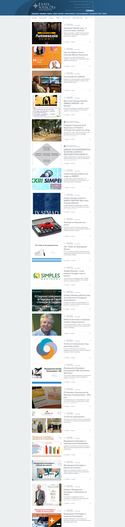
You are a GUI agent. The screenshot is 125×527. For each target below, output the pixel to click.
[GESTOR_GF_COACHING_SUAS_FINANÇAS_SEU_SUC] (91, 2)
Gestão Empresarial (66, 18)
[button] (91, 18)
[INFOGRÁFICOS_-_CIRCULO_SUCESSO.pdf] (93, 8)
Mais (86, 18)
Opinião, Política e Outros (78, 18)
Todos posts (34, 18)
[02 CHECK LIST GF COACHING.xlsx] (93, 5)
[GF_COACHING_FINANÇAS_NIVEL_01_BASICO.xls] (93, 2)
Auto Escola (51, 18)
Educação (58, 18)
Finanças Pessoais (42, 18)
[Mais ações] (90, 25)
